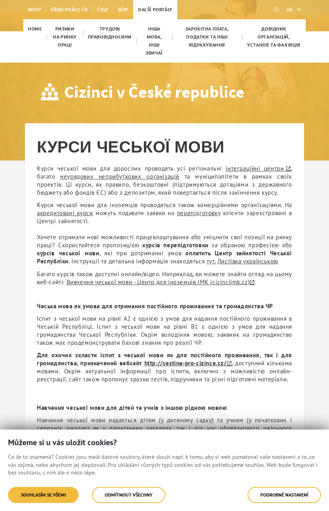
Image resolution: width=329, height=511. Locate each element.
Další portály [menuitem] (155, 9)
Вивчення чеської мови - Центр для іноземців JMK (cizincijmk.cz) (158, 282)
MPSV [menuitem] (34, 9)
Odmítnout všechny (128, 495)
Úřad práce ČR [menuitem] (69, 9)
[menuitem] (35, 29)
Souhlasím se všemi (43, 495)
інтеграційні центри (254, 168)
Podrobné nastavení (284, 495)
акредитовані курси (65, 213)
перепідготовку (198, 213)
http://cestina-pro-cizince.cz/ (185, 363)
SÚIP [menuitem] (123, 9)
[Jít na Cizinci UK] (74, 92)
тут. (211, 261)
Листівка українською (247, 261)
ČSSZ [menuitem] (102, 9)
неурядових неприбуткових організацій (119, 176)
